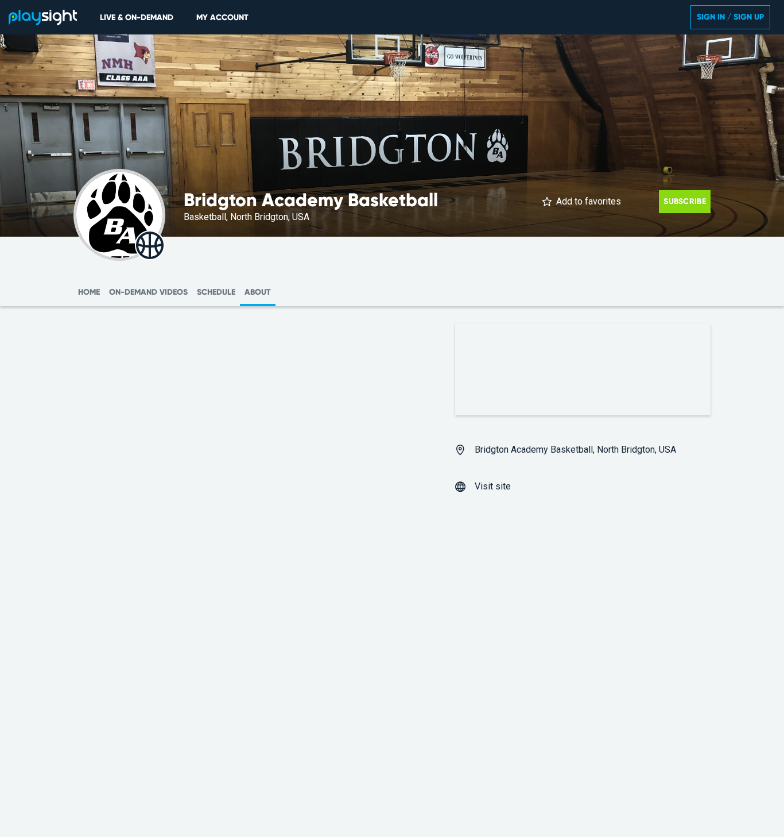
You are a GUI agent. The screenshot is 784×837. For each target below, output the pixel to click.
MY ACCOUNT (222, 17)
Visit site (493, 486)
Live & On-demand (136, 17)
